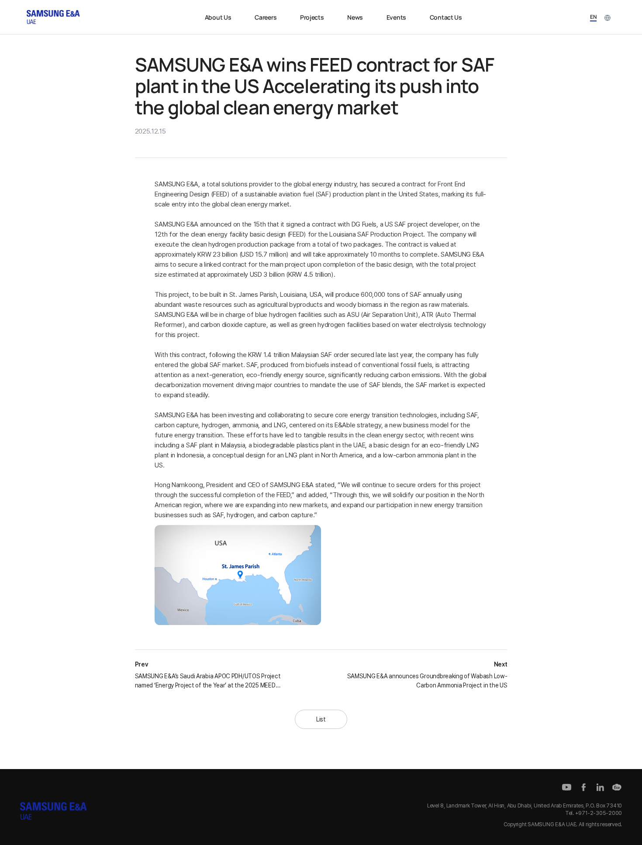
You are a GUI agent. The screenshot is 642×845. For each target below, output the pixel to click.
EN (593, 17)
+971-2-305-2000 (598, 813)
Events (396, 17)
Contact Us (446, 17)
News (355, 17)
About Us (218, 17)
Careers (265, 17)
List (321, 719)
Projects (312, 17)
